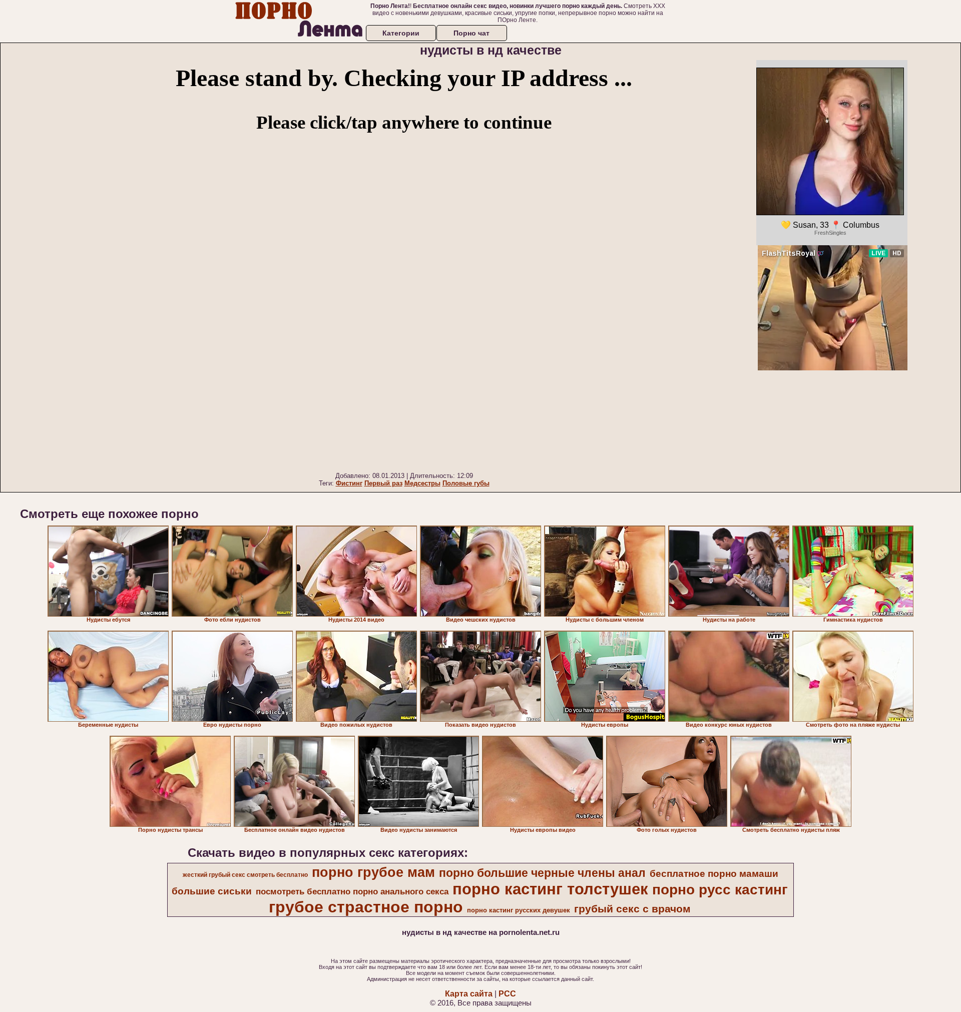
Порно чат (471, 33)
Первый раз (383, 483)
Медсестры (422, 483)
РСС (507, 993)
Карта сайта (469, 993)
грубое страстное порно (366, 907)
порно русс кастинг (720, 889)
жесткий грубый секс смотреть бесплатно (245, 874)
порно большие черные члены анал (542, 872)
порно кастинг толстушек (550, 888)
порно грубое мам (373, 872)
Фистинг (349, 483)
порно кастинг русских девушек (518, 910)
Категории (400, 33)
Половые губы (466, 483)
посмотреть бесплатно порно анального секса (352, 891)
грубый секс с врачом (632, 909)
